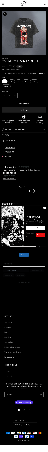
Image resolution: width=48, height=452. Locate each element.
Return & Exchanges (12, 347)
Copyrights (8, 342)
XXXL (6, 86)
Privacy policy (9, 357)
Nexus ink (27, 440)
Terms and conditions (12, 352)
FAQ (6, 332)
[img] (9, 175)
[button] (2, 3)
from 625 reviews (9, 179)
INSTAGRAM (10, 147)
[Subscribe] (41, 394)
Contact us (8, 322)
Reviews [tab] (8, 263)
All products (8, 376)
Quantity (5, 91)
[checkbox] (20, 275)
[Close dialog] (44, 208)
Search (7, 371)
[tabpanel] (24, 287)
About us (7, 337)
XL (26, 81)
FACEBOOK (9, 152)
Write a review (24, 255)
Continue (40, 235)
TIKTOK (8, 156)
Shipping (4, 69)
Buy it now (24, 110)
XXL (34, 81)
